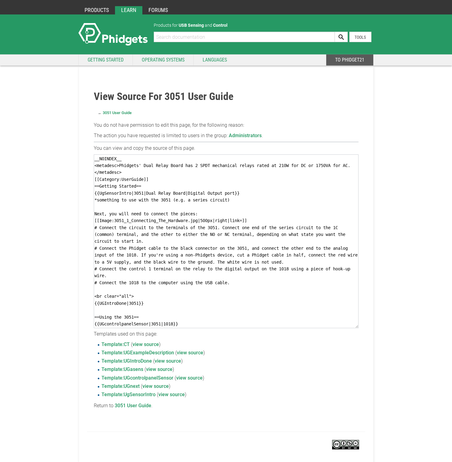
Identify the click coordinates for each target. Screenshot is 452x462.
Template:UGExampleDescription (137, 353)
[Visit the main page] (113, 34)
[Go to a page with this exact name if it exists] (341, 37)
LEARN (128, 10)
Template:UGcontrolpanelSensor (137, 378)
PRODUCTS (97, 10)
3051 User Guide (117, 112)
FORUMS (158, 10)
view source (146, 344)
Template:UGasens (122, 369)
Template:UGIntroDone (126, 361)
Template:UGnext (120, 386)
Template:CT (115, 344)
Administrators (245, 135)
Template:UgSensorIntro (128, 394)
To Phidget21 (349, 60)
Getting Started (106, 60)
